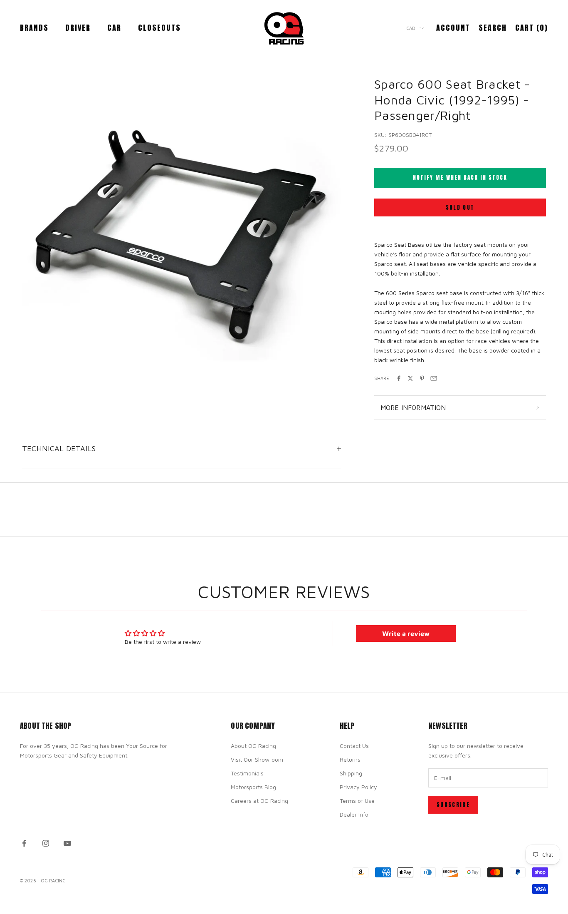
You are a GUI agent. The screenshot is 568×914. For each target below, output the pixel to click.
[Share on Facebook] (398, 378)
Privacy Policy (358, 786)
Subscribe (453, 805)
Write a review (406, 633)
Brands (34, 27)
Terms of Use (357, 800)
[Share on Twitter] (410, 378)
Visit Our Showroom (257, 759)
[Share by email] (433, 378)
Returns (350, 759)
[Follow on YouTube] (67, 843)
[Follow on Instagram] (46, 843)
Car (114, 27)
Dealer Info (354, 814)
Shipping (351, 773)
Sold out (460, 207)
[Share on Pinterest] (422, 378)
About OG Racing (253, 745)
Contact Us (354, 745)
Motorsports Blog (253, 786)
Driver (78, 27)
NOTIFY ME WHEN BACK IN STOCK (460, 177)
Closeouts (159, 27)
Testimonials (247, 773)
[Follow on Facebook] (24, 843)
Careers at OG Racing (259, 800)
